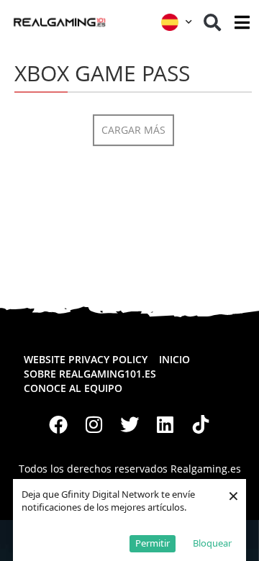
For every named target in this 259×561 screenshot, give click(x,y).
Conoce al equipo (73, 388)
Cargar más (133, 130)
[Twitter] (129, 425)
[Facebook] (58, 425)
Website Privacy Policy (85, 359)
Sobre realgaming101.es (90, 373)
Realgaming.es (206, 468)
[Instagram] (94, 425)
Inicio (174, 359)
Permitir (152, 543)
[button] (212, 22)
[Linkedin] (165, 425)
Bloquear (212, 543)
